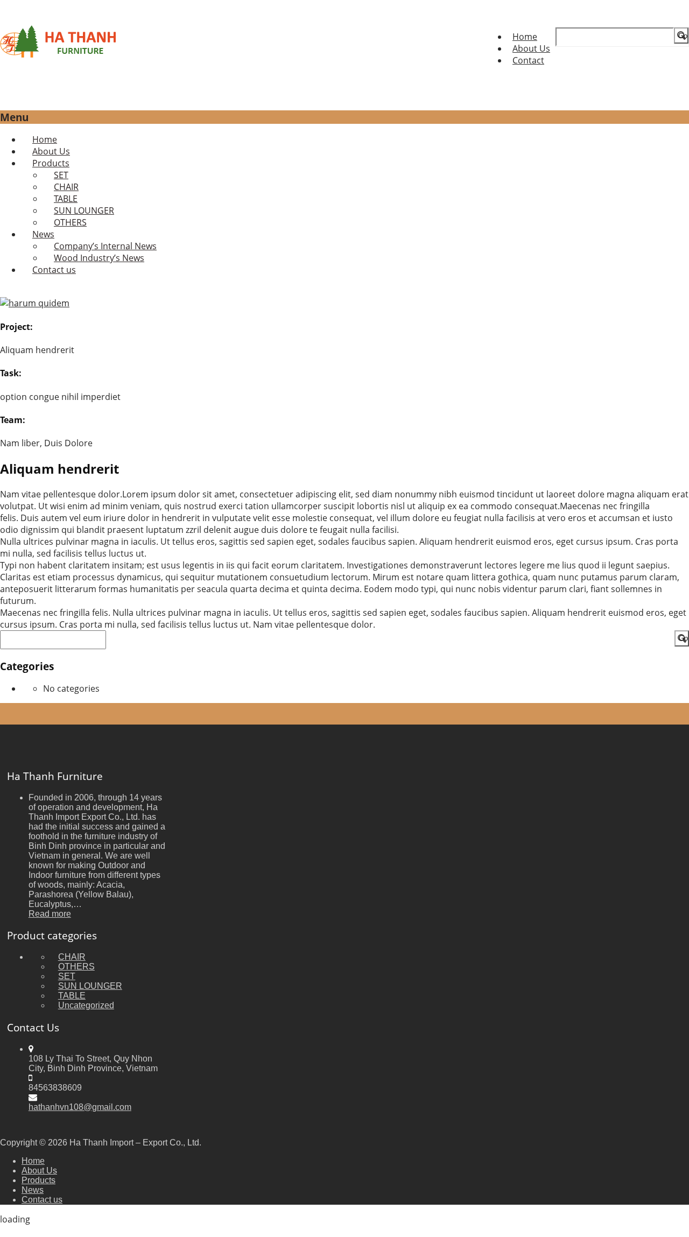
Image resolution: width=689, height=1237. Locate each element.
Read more (50, 913)
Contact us (54, 270)
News (33, 1189)
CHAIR (72, 956)
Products (38, 1180)
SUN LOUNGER (90, 985)
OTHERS (70, 222)
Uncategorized (86, 1005)
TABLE (72, 995)
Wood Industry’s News (99, 258)
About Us (531, 48)
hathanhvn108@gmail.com (80, 1107)
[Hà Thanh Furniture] (58, 54)
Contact (528, 60)
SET (66, 976)
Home (524, 37)
